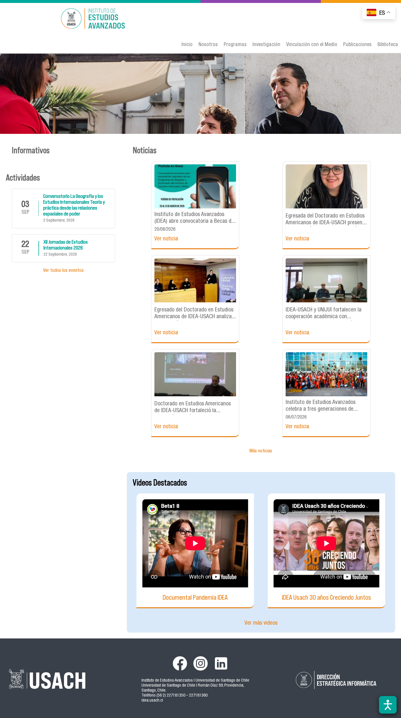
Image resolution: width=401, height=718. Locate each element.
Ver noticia (166, 239)
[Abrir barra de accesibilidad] (388, 705)
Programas (235, 45)
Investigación (266, 45)
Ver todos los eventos (63, 271)
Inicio (187, 45)
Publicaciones (357, 45)
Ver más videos (261, 623)
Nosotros (208, 45)
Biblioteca (388, 45)
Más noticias (261, 451)
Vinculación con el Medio (311, 45)
